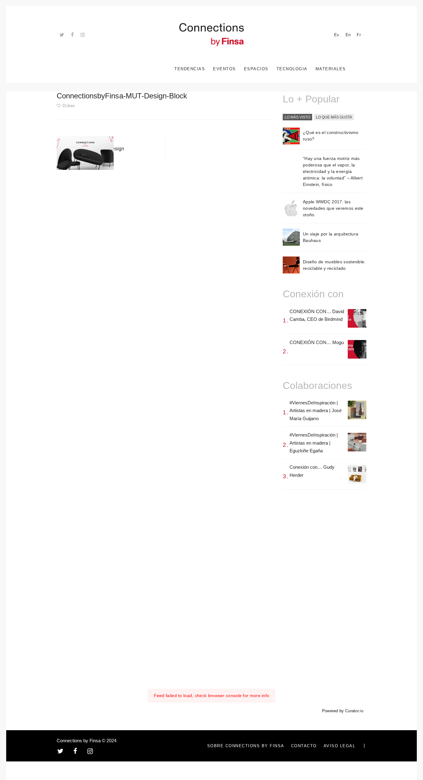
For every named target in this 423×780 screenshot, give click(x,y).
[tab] (297, 117)
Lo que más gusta (334, 117)
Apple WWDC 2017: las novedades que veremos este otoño (333, 208)
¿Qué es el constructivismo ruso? (331, 135)
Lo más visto (297, 117)
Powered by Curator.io (342, 711)
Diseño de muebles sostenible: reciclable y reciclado (334, 265)
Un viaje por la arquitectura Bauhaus (330, 237)
